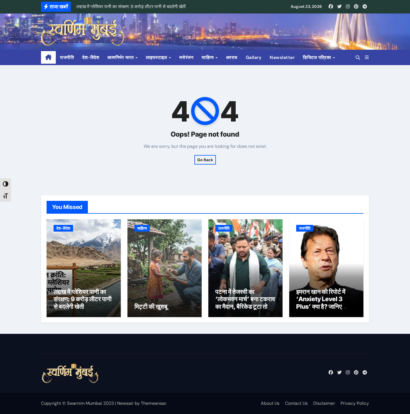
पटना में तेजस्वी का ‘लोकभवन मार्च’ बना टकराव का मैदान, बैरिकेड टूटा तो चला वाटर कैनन (245, 302)
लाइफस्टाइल (157, 57)
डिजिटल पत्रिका (317, 57)
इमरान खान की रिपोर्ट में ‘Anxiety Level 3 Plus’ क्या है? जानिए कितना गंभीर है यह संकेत (321, 302)
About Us (270, 403)
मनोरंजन (186, 57)
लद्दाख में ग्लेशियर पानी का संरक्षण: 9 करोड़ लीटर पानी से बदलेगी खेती (83, 299)
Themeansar (153, 403)
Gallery (254, 57)
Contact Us (296, 403)
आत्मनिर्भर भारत (121, 57)
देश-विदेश (90, 57)
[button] (367, 57)
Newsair (125, 403)
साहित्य (208, 57)
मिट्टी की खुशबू (150, 306)
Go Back (205, 159)
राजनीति (67, 57)
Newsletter (282, 57)
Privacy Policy (355, 403)
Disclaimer (324, 403)
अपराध (231, 57)
